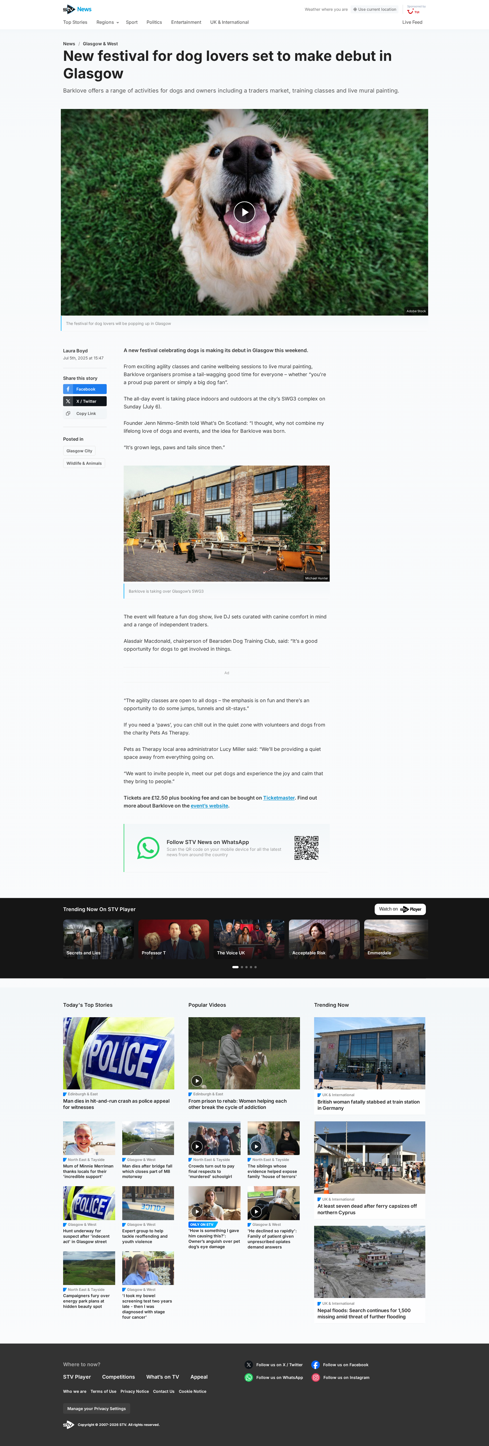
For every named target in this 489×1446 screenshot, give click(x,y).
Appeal (199, 1377)
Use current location (377, 9)
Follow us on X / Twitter (279, 1364)
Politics (154, 22)
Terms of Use (103, 1391)
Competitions (118, 1377)
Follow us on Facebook (345, 1364)
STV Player (77, 1377)
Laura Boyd (75, 351)
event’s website (209, 806)
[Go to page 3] (246, 967)
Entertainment (186, 22)
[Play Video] (245, 212)
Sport (132, 22)
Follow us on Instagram (346, 1377)
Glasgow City (79, 450)
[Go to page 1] (235, 967)
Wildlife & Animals (84, 463)
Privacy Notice (135, 1391)
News (69, 43)
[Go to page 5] (255, 967)
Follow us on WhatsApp (279, 1377)
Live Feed (412, 22)
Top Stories (75, 22)
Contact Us (164, 1391)
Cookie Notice (192, 1391)
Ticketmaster (279, 798)
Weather (312, 9)
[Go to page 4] (251, 967)
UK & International (229, 22)
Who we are (74, 1391)
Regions (105, 22)
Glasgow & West (100, 43)
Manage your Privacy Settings (96, 1408)
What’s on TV (162, 1377)
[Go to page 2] (242, 967)
